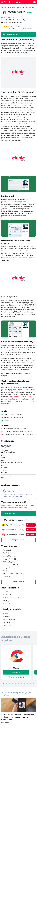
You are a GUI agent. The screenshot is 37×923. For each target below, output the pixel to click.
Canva (29, 397)
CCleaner (16, 668)
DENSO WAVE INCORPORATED (11, 462)
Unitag (11, 397)
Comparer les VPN (18, 540)
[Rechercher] (5, 2)
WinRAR (6, 553)
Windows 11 (7, 550)
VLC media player (9, 562)
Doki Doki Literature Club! (12, 598)
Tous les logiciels (18, 581)
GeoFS (5, 592)
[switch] (31, 2)
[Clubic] (18, 2)
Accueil (3, 7)
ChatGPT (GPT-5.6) (9, 559)
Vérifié (30, 12)
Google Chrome (8, 568)
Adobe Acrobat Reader (11, 565)
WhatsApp (6, 571)
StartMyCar (7, 601)
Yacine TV (6, 577)
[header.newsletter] (9, 2)
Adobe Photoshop (9, 556)
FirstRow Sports (8, 595)
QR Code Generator (27, 401)
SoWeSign (6, 604)
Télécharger (12, 7)
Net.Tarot (6, 616)
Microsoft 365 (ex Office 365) (13, 574)
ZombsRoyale (8, 625)
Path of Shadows (9, 619)
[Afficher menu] (2, 2)
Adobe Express (19, 397)
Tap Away (6, 622)
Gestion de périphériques (25, 7)
